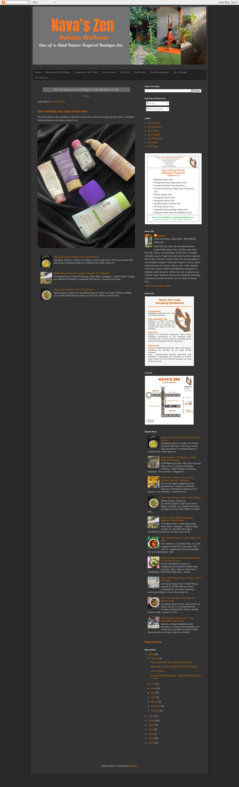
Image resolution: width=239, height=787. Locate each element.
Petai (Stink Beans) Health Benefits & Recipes (173, 666)
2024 (151, 720)
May (153, 692)
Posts (152, 103)
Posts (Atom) (58, 101)
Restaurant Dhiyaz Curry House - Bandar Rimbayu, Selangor (178, 479)
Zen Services (109, 72)
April (153, 697)
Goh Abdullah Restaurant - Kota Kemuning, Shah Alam (177, 619)
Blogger (133, 766)
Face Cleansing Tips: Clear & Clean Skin (62, 111)
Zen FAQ (125, 72)
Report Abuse (153, 641)
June (154, 688)
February (156, 706)
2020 (151, 738)
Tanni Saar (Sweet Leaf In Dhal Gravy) (73, 289)
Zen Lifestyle (180, 72)
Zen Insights (154, 134)
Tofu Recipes (157, 671)
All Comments (156, 109)
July (153, 684)
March (154, 701)
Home (38, 72)
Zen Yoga (153, 146)
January (155, 710)
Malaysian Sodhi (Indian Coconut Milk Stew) (76, 257)
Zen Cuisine (154, 123)
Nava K (161, 235)
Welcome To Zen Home (58, 72)
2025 (151, 716)
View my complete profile (157, 285)
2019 (151, 743)
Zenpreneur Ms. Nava (86, 72)
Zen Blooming (155, 138)
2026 (151, 654)
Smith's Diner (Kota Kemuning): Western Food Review (82, 273)
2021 (151, 734)
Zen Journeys (155, 127)
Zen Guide (139, 72)
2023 (151, 725)
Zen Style (152, 142)
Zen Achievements (159, 72)
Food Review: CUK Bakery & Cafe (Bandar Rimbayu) (178, 458)
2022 (151, 729)
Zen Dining (153, 130)
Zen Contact (41, 77)
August (155, 658)
